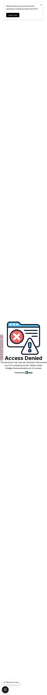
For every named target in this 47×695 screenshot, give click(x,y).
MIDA (31, 373)
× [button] (41, 4)
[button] (5, 689)
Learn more (12, 15)
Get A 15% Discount (1, 349)
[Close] (2, 337)
